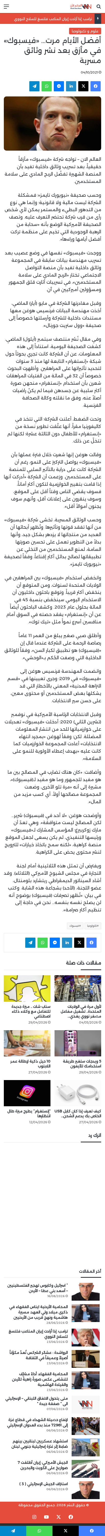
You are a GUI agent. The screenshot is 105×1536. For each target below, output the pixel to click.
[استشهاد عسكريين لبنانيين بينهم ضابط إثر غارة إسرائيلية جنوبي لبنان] (86, 1447)
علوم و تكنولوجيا (85, 31)
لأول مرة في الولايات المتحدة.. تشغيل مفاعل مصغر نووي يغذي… (81, 1011)
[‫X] (83, 86)
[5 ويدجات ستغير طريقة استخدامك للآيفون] (78, 1043)
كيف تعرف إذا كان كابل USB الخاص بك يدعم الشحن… (78, 1113)
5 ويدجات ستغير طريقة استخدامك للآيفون (82, 1063)
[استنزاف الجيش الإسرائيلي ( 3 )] (86, 1490)
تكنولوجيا (92, 925)
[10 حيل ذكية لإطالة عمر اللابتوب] (27, 1043)
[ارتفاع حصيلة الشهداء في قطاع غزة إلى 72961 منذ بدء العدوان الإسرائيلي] (86, 1426)
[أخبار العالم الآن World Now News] (80, 6)
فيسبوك (74, 925)
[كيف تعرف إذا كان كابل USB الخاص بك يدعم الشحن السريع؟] (78, 1093)
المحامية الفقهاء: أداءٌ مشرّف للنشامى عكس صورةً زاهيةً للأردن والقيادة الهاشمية (40, 1379)
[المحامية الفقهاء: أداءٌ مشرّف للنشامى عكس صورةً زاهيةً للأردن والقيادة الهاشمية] (86, 1380)
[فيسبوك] (95, 86)
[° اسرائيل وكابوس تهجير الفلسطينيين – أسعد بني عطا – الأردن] (86, 1292)
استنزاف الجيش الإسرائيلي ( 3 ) (43, 1484)
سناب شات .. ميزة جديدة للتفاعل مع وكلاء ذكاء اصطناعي (30, 1011)
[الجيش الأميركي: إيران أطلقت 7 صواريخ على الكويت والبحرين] (86, 1469)
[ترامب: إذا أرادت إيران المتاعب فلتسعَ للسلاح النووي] (86, 1337)
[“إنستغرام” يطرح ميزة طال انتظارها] (27, 1093)
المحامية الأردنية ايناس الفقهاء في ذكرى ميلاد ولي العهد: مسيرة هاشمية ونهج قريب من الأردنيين (38, 1312)
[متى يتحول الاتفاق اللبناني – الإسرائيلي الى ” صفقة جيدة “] (86, 1405)
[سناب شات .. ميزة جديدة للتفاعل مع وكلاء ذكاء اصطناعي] (27, 988)
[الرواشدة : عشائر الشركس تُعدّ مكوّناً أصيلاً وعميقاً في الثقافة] (86, 1359)
